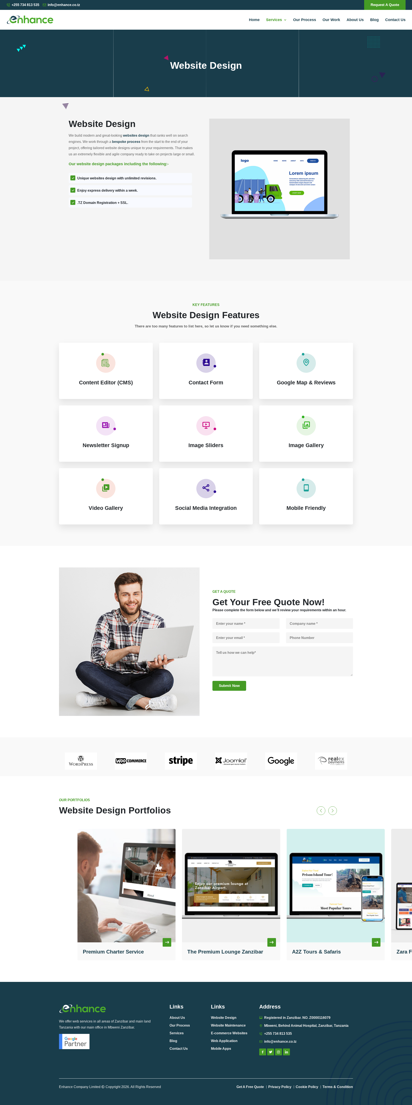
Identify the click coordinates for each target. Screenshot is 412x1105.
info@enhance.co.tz (64, 5)
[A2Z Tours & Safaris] (231, 885)
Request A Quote (385, 5)
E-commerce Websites (229, 1033)
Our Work (331, 20)
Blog (374, 20)
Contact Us (395, 20)
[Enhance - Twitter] (270, 1051)
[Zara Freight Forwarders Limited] (335, 885)
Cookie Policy (307, 1087)
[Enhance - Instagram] (278, 1051)
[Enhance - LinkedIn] (286, 1051)
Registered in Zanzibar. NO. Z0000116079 (297, 1017)
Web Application (224, 1041)
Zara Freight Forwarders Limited (331, 952)
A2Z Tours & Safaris (211, 952)
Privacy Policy (279, 1087)
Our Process (304, 20)
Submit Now (229, 686)
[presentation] (321, 810)
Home (254, 20)
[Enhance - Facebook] (262, 1051)
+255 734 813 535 (25, 5)
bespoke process (126, 142)
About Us (355, 20)
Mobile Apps (221, 1048)
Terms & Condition (338, 1087)
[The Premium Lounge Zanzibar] (126, 885)
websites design (136, 135)
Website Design (223, 1017)
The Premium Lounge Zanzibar (120, 952)
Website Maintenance (228, 1025)
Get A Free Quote (250, 1087)
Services (275, 20)
